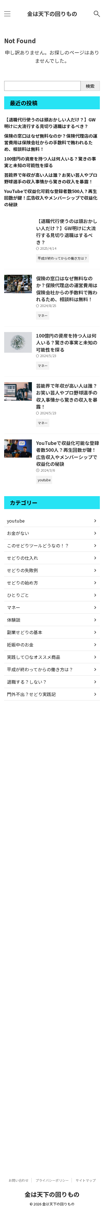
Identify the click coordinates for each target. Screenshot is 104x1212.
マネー (13, 607)
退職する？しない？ (27, 681)
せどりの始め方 (22, 582)
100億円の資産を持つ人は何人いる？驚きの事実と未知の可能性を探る (50, 162)
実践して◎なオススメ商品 (33, 657)
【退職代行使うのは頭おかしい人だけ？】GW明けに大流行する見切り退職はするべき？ (50, 122)
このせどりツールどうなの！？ (38, 545)
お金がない (18, 533)
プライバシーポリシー (52, 1180)
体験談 (13, 619)
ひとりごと (18, 595)
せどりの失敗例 (22, 570)
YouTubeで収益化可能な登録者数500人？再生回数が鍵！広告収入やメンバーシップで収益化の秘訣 (50, 198)
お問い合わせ (19, 1180)
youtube (16, 520)
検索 (90, 86)
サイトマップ (86, 1180)
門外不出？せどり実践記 (31, 694)
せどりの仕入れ (22, 558)
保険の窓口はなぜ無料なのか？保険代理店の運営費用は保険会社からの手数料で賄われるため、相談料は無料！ (50, 142)
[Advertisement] (52, 934)
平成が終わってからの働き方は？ (40, 669)
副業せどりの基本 (24, 632)
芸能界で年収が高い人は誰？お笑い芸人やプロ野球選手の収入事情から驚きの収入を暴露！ (50, 178)
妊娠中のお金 (20, 644)
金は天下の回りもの (52, 14)
